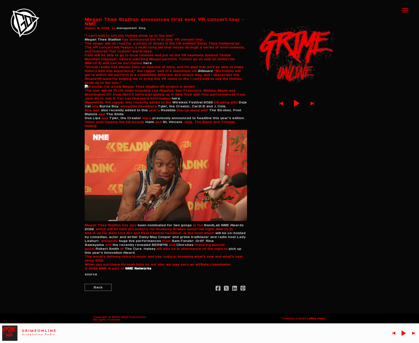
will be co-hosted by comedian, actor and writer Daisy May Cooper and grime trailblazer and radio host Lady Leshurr (165, 237)
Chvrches (184, 245)
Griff (200, 241)
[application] (166, 175)
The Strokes (220, 110)
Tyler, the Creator (125, 118)
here (147, 63)
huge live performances (140, 241)
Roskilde (168, 110)
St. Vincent (172, 122)
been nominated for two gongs (164, 225)
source (91, 274)
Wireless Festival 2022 (192, 102)
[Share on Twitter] (226, 289)
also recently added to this (124, 110)
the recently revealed (132, 245)
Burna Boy (109, 106)
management (127, 28)
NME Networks (138, 268)
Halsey (149, 249)
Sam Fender (183, 241)
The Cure (133, 249)
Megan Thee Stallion (103, 39)
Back (98, 287)
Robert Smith (107, 249)
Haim (150, 122)
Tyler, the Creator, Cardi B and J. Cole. (192, 106)
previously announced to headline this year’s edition (198, 118)
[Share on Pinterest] (243, 289)
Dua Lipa (92, 118)
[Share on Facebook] (218, 289)
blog (142, 28)
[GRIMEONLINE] (25, 23)
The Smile (115, 114)
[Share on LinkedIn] (234, 289)
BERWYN (160, 245)
